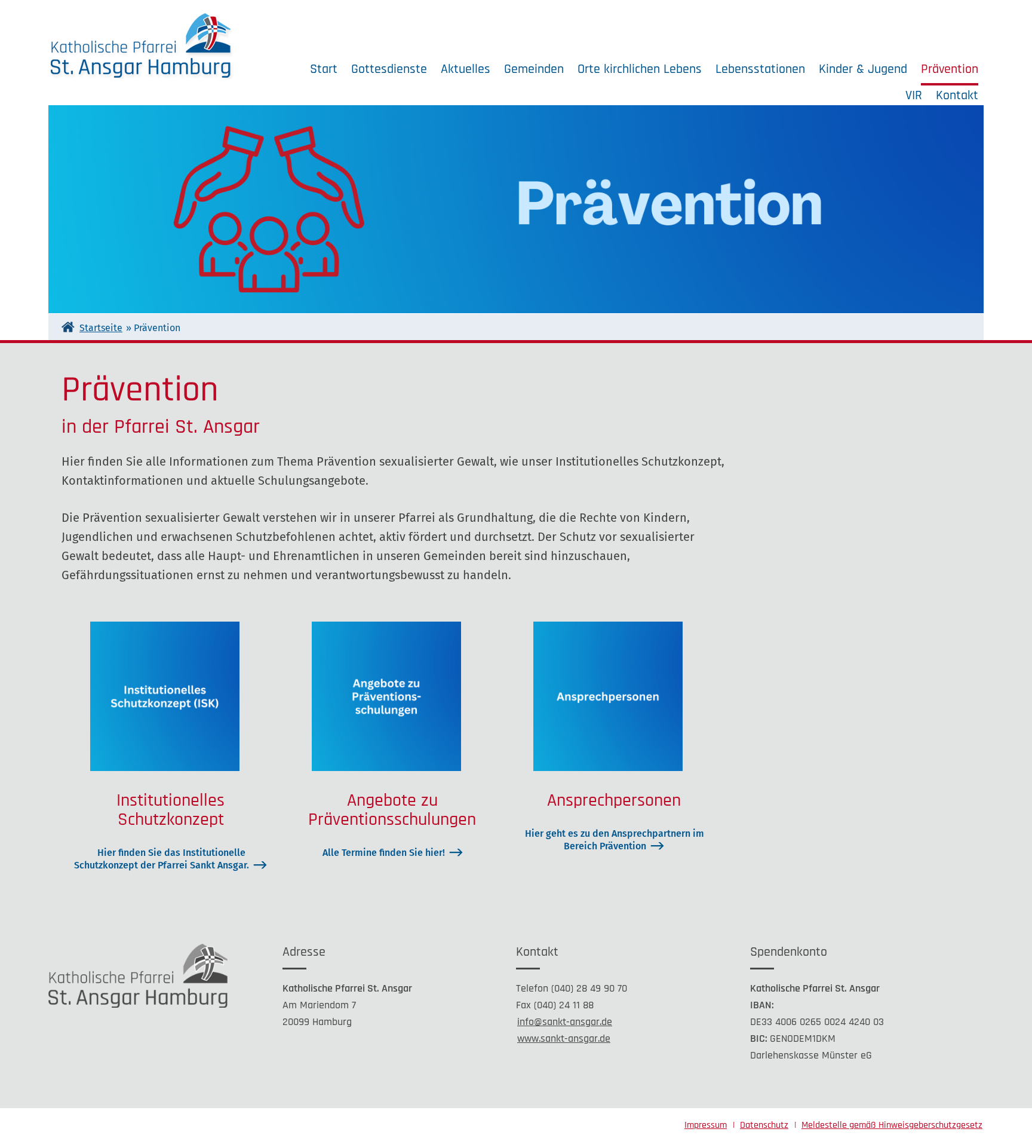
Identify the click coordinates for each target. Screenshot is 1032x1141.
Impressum (705, 1125)
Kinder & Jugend (863, 69)
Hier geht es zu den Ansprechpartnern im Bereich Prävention (614, 840)
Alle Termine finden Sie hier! (383, 852)
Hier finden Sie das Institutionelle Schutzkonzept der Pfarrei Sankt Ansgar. (161, 859)
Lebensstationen (760, 69)
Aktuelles (465, 69)
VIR (913, 95)
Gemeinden (534, 69)
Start (323, 69)
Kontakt (957, 95)
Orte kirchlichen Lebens (640, 69)
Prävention (949, 69)
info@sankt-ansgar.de (564, 1022)
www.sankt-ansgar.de (563, 1038)
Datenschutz (764, 1125)
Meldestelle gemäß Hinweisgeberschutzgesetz (891, 1125)
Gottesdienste (389, 69)
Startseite (100, 328)
